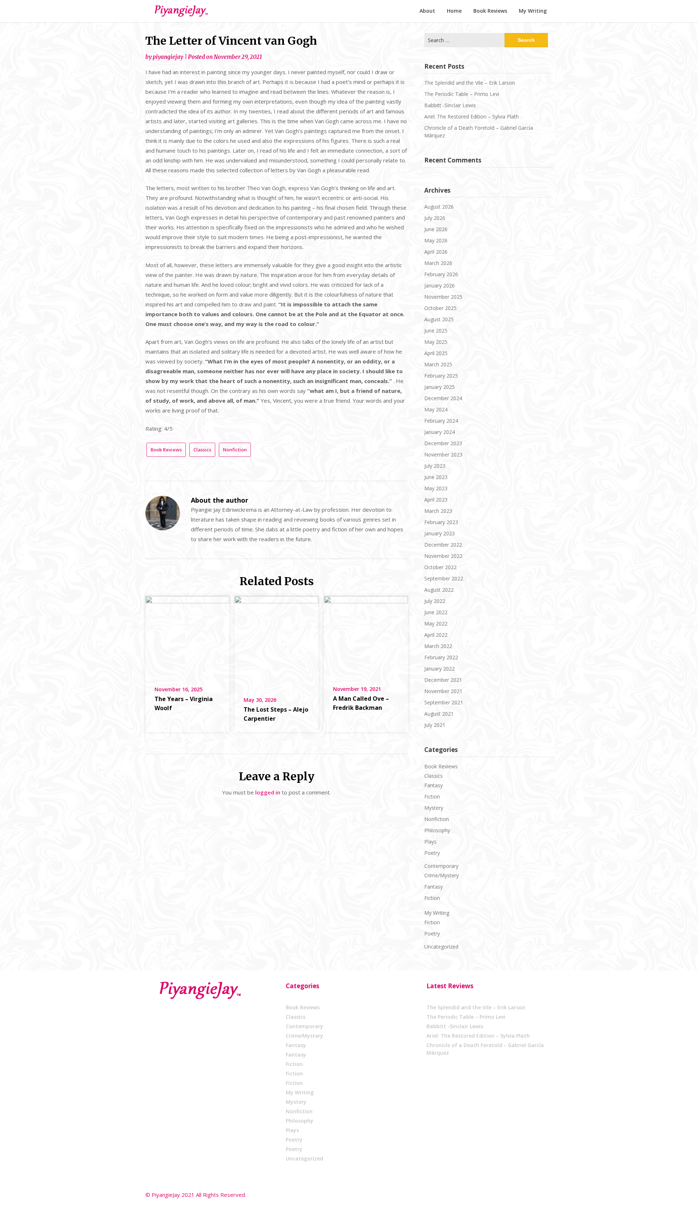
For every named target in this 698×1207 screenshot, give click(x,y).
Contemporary (441, 865)
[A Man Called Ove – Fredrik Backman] (366, 635)
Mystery (433, 807)
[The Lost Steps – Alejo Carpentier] (276, 641)
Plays (430, 841)
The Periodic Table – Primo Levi (461, 93)
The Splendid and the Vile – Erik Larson (469, 82)
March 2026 (438, 262)
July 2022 (434, 601)
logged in (267, 792)
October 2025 (440, 308)
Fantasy (433, 785)
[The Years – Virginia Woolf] (187, 635)
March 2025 (438, 364)
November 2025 (443, 296)
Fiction (432, 796)
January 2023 (439, 533)
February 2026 (441, 274)
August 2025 (439, 319)
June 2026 (436, 229)
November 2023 (443, 454)
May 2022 (436, 623)
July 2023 (434, 465)
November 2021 (443, 691)
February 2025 (441, 375)
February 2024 (441, 420)
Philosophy (437, 830)
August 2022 (439, 589)
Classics (202, 449)
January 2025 (439, 386)
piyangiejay (168, 56)
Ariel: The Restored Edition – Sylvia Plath (471, 116)
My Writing (533, 10)
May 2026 (436, 240)
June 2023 (436, 477)
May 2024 (436, 409)
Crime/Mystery (441, 875)
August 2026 (439, 206)
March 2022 (438, 646)
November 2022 (443, 555)
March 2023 (438, 510)
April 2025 (436, 353)
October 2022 (440, 567)
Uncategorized (441, 946)
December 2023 (443, 443)
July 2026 (434, 217)
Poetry (432, 852)
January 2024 (439, 432)
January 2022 (439, 668)
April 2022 (436, 634)
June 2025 (436, 330)
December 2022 (443, 544)
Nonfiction (235, 449)
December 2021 (443, 679)
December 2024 (443, 398)
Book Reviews (490, 10)
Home (454, 10)
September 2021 (443, 702)
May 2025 (436, 341)
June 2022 (436, 612)
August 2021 (439, 713)
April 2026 (436, 251)
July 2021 (434, 724)
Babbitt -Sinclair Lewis (450, 105)
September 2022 (443, 578)
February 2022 (441, 657)
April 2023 (436, 499)
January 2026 (439, 285)
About (427, 10)
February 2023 (441, 522)
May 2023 (436, 488)
